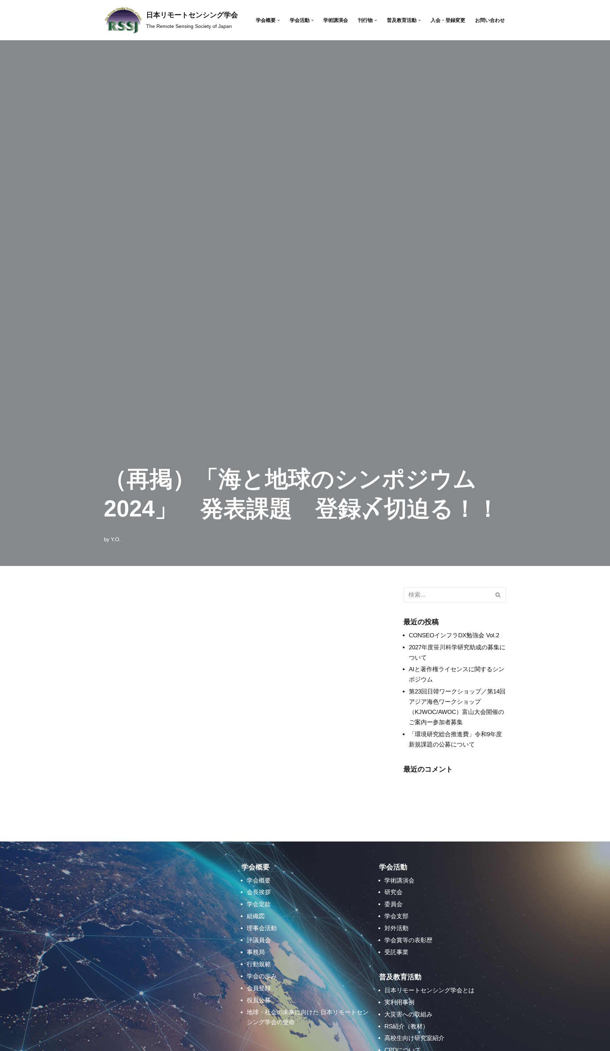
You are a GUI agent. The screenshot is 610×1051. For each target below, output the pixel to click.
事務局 (256, 952)
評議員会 (259, 940)
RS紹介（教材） (406, 1026)
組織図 (256, 916)
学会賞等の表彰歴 (408, 940)
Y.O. (116, 539)
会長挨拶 (259, 892)
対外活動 (396, 928)
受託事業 (396, 952)
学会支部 (396, 916)
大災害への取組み (408, 1014)
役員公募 (259, 1000)
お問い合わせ (490, 20)
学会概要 (259, 880)
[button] (278, 20)
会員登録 (259, 988)
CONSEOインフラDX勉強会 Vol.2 (454, 635)
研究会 (393, 892)
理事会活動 (262, 928)
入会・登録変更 (448, 20)
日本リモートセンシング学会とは (429, 990)
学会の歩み (262, 976)
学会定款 (259, 904)
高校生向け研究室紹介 (414, 1038)
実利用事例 (399, 1002)
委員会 (393, 904)
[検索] (498, 595)
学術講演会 (335, 20)
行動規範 (259, 964)
